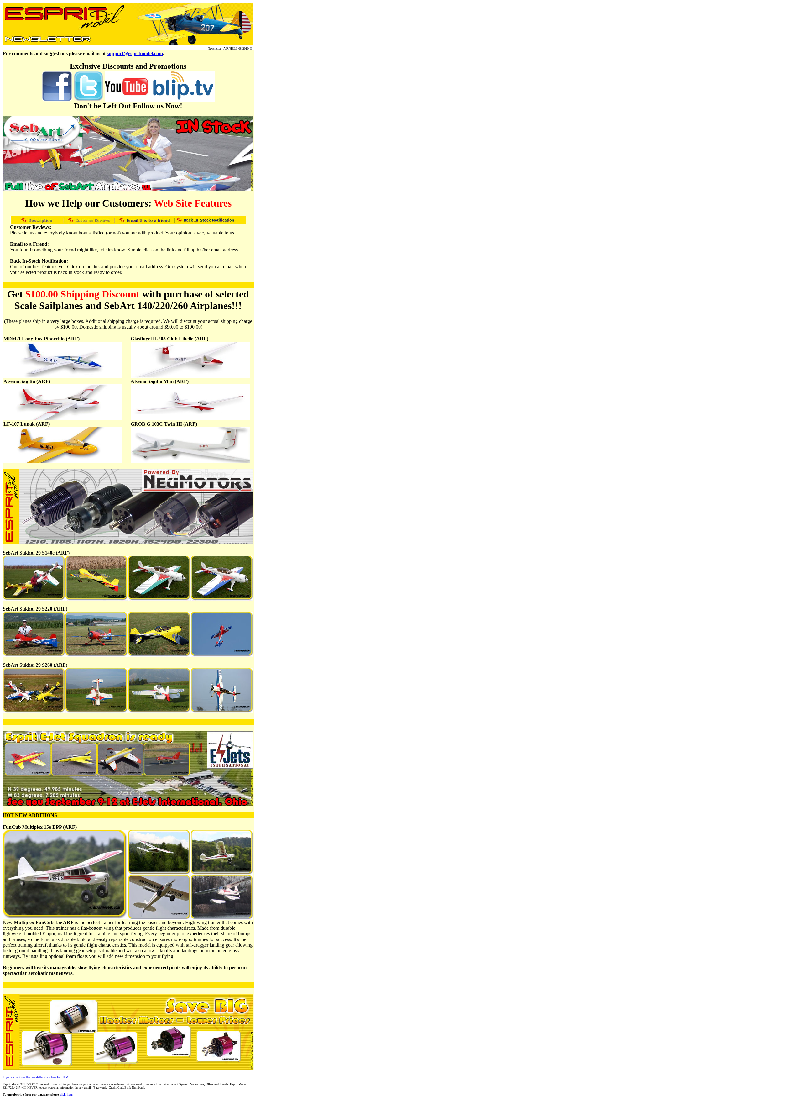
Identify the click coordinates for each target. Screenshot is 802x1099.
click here (66, 1094)
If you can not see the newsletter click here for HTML (36, 1077)
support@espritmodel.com (135, 53)
